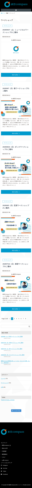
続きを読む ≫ (16, 74)
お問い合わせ (5, 460)
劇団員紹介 (4, 454)
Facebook (5, 474)
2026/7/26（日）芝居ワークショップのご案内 (12, 342)
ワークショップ (5, 382)
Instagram (5, 465)
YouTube (5, 468)
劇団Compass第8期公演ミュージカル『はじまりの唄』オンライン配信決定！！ (15, 361)
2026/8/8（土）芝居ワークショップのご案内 (12, 336)
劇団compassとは (6, 445)
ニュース (3, 378)
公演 (2, 387)
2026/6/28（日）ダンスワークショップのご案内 (12, 355)
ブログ (3, 457)
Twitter (4, 471)
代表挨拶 (4, 451)
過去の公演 (4, 448)
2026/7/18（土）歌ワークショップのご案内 (11, 348)
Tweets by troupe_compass (7, 400)
